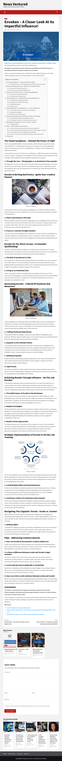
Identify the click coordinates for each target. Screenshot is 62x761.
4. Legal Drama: (13, 106)
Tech (6, 18)
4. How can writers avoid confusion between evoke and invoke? (26, 134)
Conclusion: (10, 136)
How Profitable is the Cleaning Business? (19, 608)
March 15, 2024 (11, 653)
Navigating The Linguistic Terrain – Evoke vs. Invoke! (21, 122)
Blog (6, 731)
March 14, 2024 (39, 654)
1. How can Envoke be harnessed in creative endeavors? (24, 128)
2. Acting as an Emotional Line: (17, 96)
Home (5, 753)
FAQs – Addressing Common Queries (17, 126)
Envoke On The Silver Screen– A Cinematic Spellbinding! (22, 92)
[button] (44, 79)
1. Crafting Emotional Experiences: (18, 100)
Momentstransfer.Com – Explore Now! (11, 650)
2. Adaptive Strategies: (15, 112)
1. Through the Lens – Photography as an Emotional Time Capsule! (27, 84)
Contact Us (20, 753)
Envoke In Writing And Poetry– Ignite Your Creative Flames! (23, 86)
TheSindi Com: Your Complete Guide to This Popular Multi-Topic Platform (20, 738)
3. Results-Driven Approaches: (17, 114)
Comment (7, 672)
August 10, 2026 (53, 746)
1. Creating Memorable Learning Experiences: (21, 118)
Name (6, 693)
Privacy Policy (11, 753)
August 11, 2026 (30, 744)
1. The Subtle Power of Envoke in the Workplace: (22, 110)
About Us (26, 753)
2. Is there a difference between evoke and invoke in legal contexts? (27, 130)
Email (34, 693)
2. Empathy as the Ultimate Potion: (18, 102)
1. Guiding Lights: (13, 124)
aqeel (6, 653)
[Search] (57, 12)
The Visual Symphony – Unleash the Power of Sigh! (21, 82)
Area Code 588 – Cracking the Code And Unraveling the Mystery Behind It (47, 622)
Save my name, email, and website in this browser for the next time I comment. (28, 706)
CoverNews (36, 758)
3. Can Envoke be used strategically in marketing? (22, 132)
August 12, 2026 (8, 746)
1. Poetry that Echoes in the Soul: (18, 88)
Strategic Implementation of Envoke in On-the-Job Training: (23, 116)
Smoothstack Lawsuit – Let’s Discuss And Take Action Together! (25, 614)
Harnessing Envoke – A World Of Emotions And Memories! (23, 98)
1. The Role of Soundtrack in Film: (18, 94)
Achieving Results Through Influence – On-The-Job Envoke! (23, 108)
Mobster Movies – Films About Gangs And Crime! (38, 651)
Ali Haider (8, 29)
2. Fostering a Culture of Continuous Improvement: (23, 120)
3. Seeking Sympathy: (15, 104)
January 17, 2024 (14, 29)
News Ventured (15, 4)
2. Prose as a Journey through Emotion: (19, 90)
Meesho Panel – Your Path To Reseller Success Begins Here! (16, 622)
